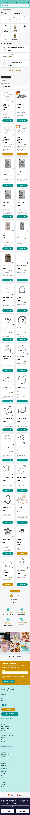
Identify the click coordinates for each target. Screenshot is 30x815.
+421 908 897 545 (8, 700)
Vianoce (3, 782)
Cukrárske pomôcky (5, 760)
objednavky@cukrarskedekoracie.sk (12, 698)
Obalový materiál (5, 758)
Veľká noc (3, 780)
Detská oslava (4, 786)
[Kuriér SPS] (10, 795)
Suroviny (3, 756)
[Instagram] (6, 704)
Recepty (3, 737)
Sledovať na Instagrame (16, 656)
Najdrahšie (22, 77)
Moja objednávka (5, 744)
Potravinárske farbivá (6, 754)
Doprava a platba (5, 726)
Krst (2, 775)
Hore (16, 602)
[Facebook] (2, 704)
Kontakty (3, 724)
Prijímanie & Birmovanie (6, 777)
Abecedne (4, 80)
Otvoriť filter (7, 86)
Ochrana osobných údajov (7, 735)
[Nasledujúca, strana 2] (15, 595)
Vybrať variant (8, 153)
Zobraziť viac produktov (15, 70)
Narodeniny (3, 771)
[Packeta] (19, 795)
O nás (2, 721)
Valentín (3, 784)
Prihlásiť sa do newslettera (9, 681)
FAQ (2, 739)
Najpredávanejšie (6, 77)
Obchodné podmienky (6, 733)
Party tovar (3, 763)
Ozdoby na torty (4, 749)
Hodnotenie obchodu (5, 741)
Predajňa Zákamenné (6, 730)
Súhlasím (22, 811)
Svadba (3, 773)
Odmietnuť (7, 811)
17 (18, 595)
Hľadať (26, 5)
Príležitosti (3, 765)
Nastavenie (15, 806)
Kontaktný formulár (8, 709)
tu (16, 803)
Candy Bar (3, 752)
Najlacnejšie (15, 77)
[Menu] (28, 1)
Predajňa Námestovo (6, 728)
